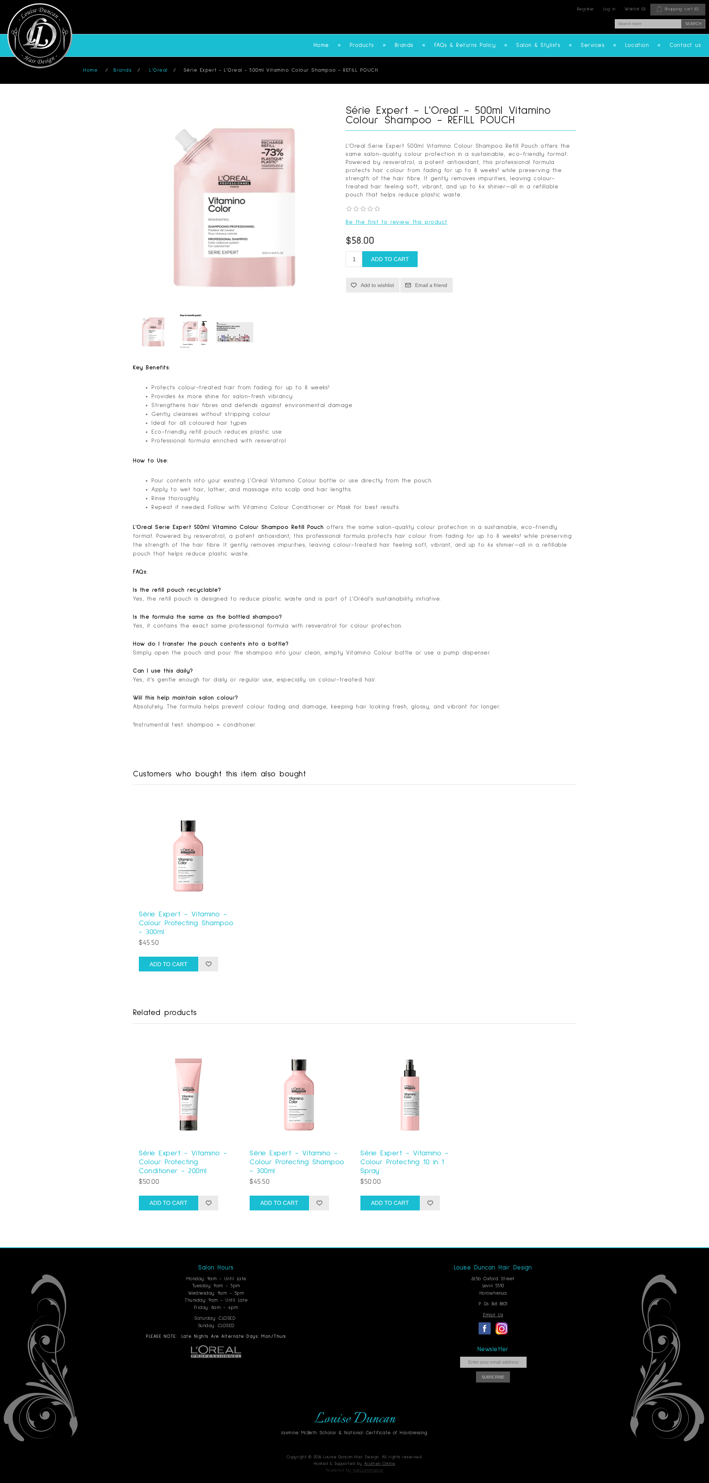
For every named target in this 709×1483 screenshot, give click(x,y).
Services (592, 45)
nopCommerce (368, 1470)
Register (586, 9)
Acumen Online (379, 1464)
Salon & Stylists (538, 45)
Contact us (685, 45)
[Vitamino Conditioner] (188, 1088)
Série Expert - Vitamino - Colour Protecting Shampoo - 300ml (186, 923)
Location (637, 45)
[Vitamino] (153, 332)
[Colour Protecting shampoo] (188, 849)
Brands (404, 45)
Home (321, 45)
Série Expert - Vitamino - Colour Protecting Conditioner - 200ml (183, 1162)
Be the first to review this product (397, 222)
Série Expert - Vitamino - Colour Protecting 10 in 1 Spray (404, 1162)
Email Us (493, 1315)
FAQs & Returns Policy (465, 45)
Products (362, 45)
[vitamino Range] (194, 332)
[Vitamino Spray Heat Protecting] (410, 1088)
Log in (609, 9)
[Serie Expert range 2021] (234, 332)
